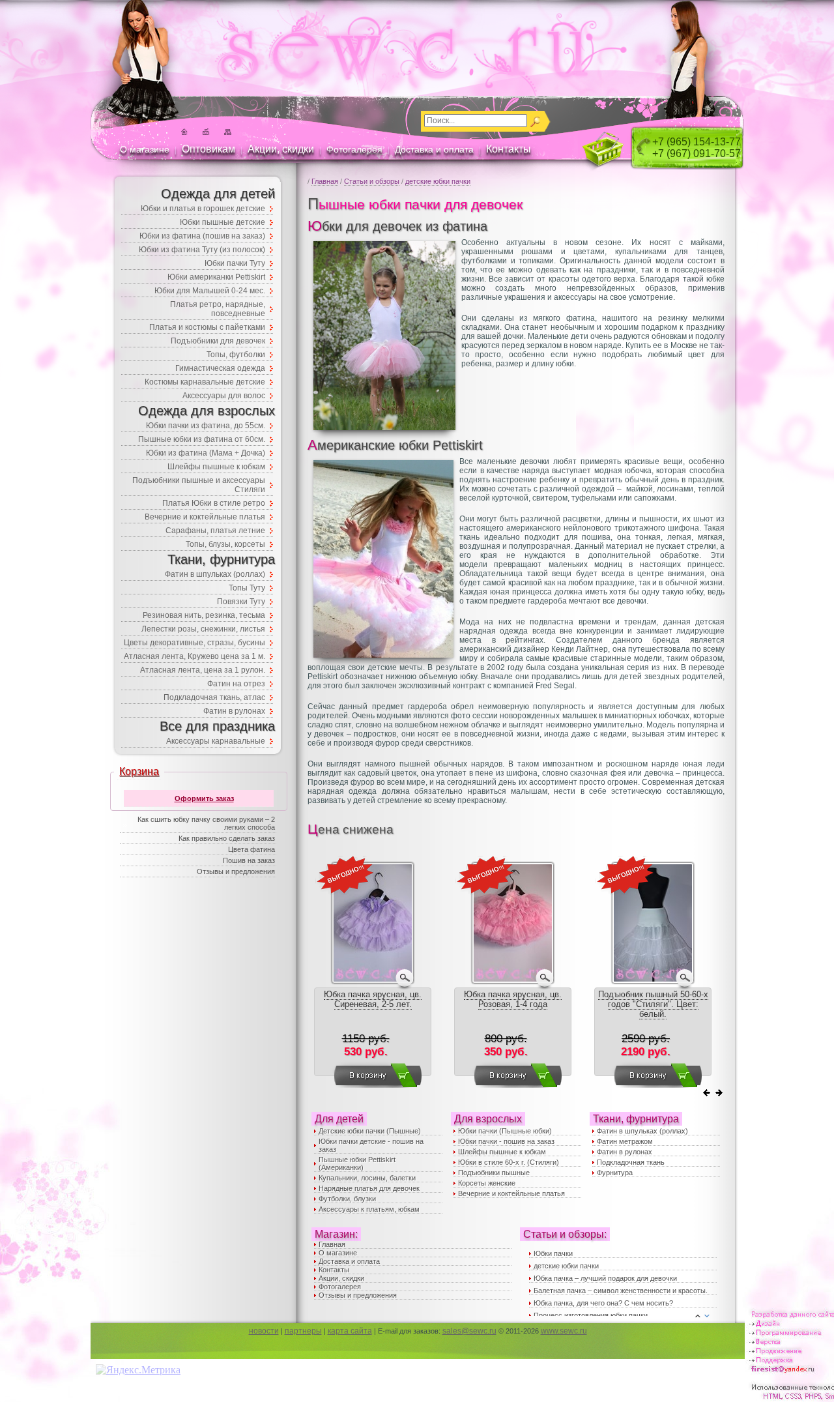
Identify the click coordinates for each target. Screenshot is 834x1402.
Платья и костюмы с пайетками (207, 327)
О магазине (144, 149)
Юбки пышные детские (222, 222)
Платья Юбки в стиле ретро (213, 503)
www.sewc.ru (564, 1331)
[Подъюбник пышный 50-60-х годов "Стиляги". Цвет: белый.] (653, 982)
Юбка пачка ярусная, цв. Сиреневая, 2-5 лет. (373, 999)
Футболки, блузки (347, 1199)
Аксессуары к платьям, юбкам (369, 1209)
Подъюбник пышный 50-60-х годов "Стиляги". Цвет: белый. (653, 1004)
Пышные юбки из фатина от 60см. (201, 439)
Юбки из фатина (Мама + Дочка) (205, 453)
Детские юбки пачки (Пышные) (370, 1131)
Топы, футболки (236, 354)
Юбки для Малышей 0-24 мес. (209, 290)
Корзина (139, 771)
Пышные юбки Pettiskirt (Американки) (357, 1163)
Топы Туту (247, 587)
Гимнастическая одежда (220, 368)
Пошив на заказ (249, 860)
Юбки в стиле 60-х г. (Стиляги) (508, 1162)
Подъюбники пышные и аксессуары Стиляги (198, 485)
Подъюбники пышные (494, 1172)
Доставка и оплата (434, 149)
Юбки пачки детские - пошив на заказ (371, 1145)
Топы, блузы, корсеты (225, 544)
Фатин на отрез (236, 683)
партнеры (303, 1331)
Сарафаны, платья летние (215, 530)
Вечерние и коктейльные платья (511, 1193)
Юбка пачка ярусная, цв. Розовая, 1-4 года (513, 999)
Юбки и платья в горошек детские (203, 208)
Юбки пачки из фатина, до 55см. (205, 425)
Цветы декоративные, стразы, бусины (194, 642)
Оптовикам (208, 148)
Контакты (508, 148)
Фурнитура (615, 1172)
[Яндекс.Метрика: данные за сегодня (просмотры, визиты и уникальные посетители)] (138, 1370)
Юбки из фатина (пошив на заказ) (202, 236)
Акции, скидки (281, 148)
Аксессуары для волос (223, 395)
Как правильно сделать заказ (227, 838)
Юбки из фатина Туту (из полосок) (202, 249)
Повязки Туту (241, 601)
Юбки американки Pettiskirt (216, 277)
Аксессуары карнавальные (215, 741)
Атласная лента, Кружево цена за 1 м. (194, 656)
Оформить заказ (204, 798)
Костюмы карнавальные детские (205, 382)
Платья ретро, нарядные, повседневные (217, 309)
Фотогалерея (354, 149)
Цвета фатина (251, 849)
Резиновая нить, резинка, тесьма (204, 615)
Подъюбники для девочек (218, 340)
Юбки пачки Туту (235, 263)
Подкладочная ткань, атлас (214, 697)
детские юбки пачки (437, 181)
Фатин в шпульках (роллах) (642, 1131)
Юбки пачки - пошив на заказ (506, 1141)
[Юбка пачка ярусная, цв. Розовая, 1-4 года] (513, 982)
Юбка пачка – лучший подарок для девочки (605, 1278)
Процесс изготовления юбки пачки (591, 1315)
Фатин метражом (625, 1141)
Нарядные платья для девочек (369, 1188)
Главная (324, 181)
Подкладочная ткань (631, 1162)
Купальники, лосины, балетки (367, 1178)
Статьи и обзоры (371, 181)
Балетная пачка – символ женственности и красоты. (621, 1290)
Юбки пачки (553, 1253)
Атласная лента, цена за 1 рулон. (202, 670)
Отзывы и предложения (358, 1295)
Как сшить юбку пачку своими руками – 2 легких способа (206, 823)
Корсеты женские (486, 1183)
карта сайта (350, 1331)
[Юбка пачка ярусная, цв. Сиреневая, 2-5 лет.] (373, 982)
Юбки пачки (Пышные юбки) (505, 1131)
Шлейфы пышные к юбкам (502, 1152)
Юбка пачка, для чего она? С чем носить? (603, 1303)
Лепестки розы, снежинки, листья (203, 629)
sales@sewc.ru (469, 1331)
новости (264, 1331)
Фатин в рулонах (624, 1152)
